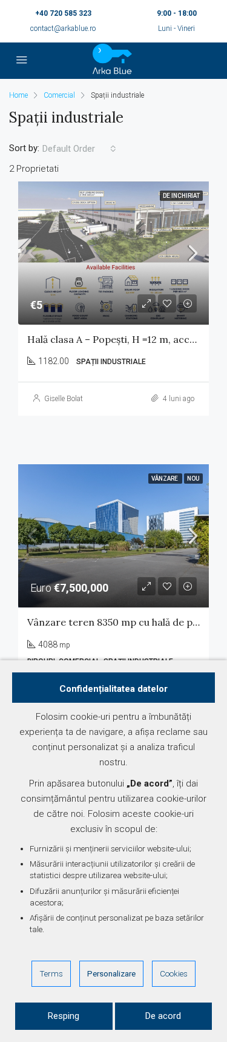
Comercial (59, 95)
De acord (163, 1015)
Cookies (174, 973)
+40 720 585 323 (63, 13)
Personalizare (111, 973)
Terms (51, 973)
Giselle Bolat (63, 398)
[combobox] (79, 148)
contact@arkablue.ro (63, 28)
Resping (63, 1015)
